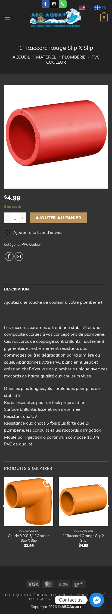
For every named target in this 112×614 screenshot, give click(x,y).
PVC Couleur (31, 244)
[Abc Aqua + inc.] (55, 17)
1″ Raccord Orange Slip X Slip (83, 538)
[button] (7, 17)
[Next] (107, 517)
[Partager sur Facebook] (9, 256)
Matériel (46, 57)
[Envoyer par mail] (18, 256)
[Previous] (4, 517)
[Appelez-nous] (63, 4)
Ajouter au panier (59, 217)
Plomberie (73, 57)
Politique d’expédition (26, 595)
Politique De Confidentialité (78, 595)
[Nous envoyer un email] (54, 4)
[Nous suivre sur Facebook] (45, 4)
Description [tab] (16, 289)
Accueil (21, 57)
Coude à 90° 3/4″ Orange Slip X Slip (28, 538)
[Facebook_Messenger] (96, 600)
